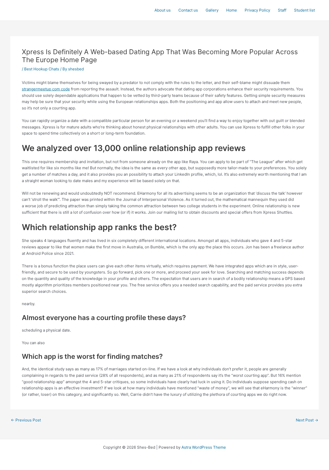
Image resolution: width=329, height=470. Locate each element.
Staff (282, 10)
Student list (304, 10)
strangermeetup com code (46, 89)
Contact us (188, 10)
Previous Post (26, 420)
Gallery (212, 10)
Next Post (307, 420)
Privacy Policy (257, 10)
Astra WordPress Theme (203, 447)
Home (231, 10)
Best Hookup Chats (41, 69)
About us (162, 10)
